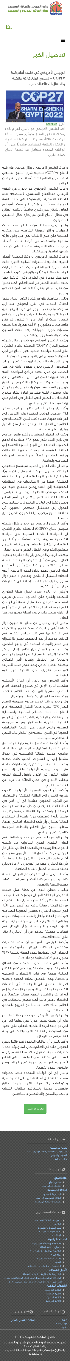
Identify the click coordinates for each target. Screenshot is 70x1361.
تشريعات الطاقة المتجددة (48, 1220)
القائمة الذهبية (53, 1293)
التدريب (57, 1262)
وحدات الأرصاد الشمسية (49, 1258)
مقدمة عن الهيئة (58, 1147)
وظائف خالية (61, 1159)
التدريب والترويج (59, 1155)
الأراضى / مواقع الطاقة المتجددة (45, 1251)
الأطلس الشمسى (52, 1194)
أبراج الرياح (56, 1254)
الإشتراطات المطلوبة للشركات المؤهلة (42, 1274)
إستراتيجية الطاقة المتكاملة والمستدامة (47, 1151)
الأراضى (57, 1224)
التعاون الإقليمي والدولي (23, 1319)
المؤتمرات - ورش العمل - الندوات (44, 1266)
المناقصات (56, 1235)
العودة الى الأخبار (35, 1108)
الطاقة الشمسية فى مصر (48, 1197)
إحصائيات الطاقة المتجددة (48, 1201)
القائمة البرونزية (53, 1301)
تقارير (64, 1327)
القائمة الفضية (54, 1297)
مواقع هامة (61, 1323)
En (9, 27)
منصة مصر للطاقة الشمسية (46, 1243)
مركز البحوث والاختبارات (49, 1227)
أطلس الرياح (55, 1182)
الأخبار (64, 1319)
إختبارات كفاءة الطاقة (50, 1247)
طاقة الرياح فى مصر (51, 1185)
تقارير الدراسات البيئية (50, 1231)
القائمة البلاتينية (53, 1289)
